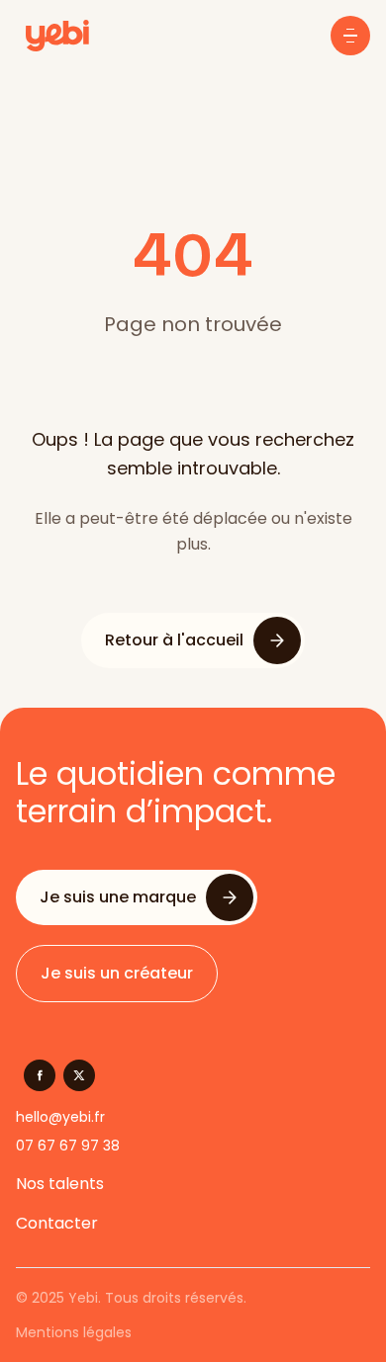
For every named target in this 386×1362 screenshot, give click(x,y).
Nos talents (60, 1183)
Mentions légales (74, 1332)
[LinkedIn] (79, 1075)
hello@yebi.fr (60, 1117)
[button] (350, 35)
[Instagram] (39, 1075)
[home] (52, 35)
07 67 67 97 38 (68, 1145)
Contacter (57, 1223)
